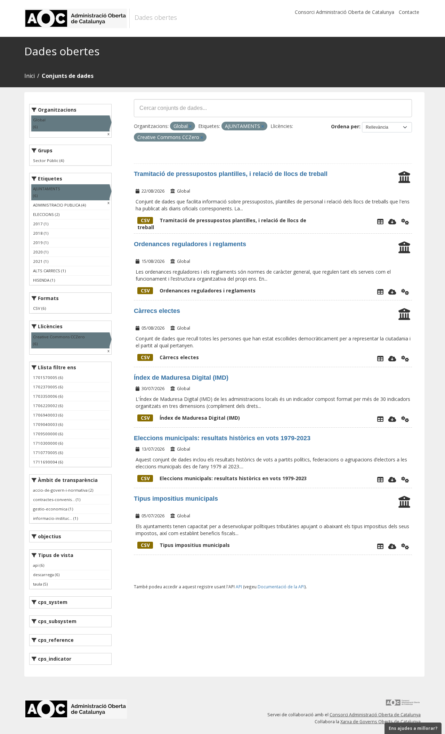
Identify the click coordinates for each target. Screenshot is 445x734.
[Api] (405, 221)
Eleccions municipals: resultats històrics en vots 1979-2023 (222, 438)
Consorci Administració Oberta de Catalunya (344, 12)
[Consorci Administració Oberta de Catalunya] (403, 705)
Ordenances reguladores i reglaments (190, 244)
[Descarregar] (392, 221)
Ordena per (345, 126)
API (239, 586)
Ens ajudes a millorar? (413, 728)
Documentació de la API (281, 586)
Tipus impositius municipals (176, 498)
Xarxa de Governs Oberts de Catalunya (380, 722)
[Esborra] (190, 126)
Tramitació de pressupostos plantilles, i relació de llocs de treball (230, 173)
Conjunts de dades (68, 76)
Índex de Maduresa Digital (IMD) (181, 377)
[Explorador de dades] (380, 221)
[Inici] (77, 18)
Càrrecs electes (157, 310)
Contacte (409, 12)
